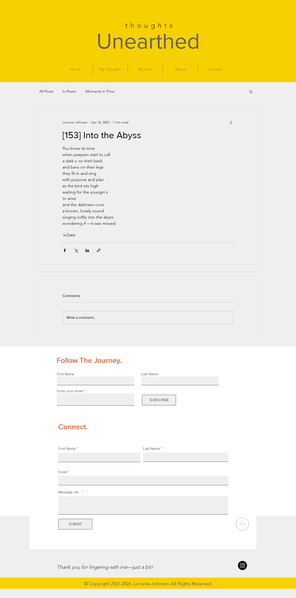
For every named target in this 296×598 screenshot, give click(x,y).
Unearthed (148, 41)
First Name (67, 449)
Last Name (151, 449)
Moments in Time (100, 91)
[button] (251, 91)
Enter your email (70, 391)
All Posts (46, 91)
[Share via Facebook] (64, 250)
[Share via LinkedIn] (87, 250)
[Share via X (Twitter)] (76, 250)
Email (62, 472)
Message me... (69, 492)
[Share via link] (98, 250)
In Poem (69, 91)
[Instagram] (242, 565)
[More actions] (231, 122)
